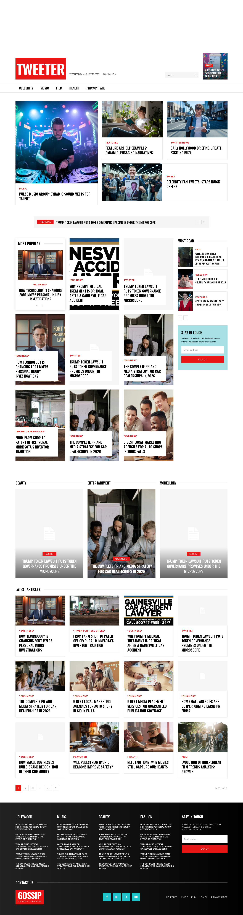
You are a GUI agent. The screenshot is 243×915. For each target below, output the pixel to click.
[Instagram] (117, 897)
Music (23, 189)
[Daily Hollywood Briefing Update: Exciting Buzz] (197, 119)
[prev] (198, 222)
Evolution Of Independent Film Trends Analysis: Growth (201, 767)
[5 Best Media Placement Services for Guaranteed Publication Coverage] (148, 676)
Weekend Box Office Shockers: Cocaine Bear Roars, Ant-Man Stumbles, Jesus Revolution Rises (209, 258)
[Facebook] (107, 897)
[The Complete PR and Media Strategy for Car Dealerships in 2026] (94, 425)
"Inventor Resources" (30, 431)
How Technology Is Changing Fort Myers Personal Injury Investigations (40, 294)
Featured (112, 143)
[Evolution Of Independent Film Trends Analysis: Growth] (203, 737)
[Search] (195, 75)
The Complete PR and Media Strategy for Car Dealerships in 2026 (97, 222)
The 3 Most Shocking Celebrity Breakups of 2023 (210, 280)
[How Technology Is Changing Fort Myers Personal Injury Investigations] (40, 265)
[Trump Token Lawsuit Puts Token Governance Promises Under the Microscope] (94, 349)
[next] (203, 222)
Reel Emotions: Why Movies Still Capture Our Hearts (148, 765)
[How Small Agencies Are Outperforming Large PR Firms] (203, 676)
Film (197, 250)
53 (48, 788)
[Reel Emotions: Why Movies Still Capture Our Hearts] (148, 737)
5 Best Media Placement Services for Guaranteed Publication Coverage (147, 706)
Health (132, 757)
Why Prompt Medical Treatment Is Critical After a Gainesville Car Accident (88, 293)
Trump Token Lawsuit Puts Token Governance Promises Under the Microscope (88, 368)
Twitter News (180, 143)
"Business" (40, 285)
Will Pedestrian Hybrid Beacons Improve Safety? (93, 765)
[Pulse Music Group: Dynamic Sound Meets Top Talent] (56, 142)
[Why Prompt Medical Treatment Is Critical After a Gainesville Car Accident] (94, 274)
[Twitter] (126, 897)
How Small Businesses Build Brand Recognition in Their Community (38, 767)
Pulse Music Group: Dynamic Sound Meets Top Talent (55, 196)
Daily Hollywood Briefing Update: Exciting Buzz (196, 150)
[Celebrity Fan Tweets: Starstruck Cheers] (132, 182)
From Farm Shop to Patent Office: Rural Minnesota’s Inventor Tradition (32, 444)
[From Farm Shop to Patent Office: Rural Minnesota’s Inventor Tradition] (40, 425)
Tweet (209, 65)
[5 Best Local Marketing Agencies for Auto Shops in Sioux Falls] (148, 425)
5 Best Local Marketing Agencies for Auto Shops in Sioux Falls (143, 446)
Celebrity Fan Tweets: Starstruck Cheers (193, 184)
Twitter (75, 356)
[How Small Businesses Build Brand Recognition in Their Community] (40, 737)
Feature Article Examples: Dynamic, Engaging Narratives (129, 150)
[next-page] (42, 306)
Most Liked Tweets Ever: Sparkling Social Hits (214, 73)
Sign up (202, 359)
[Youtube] (136, 897)
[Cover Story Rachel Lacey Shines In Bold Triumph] (185, 301)
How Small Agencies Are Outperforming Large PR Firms (200, 706)
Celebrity (201, 275)
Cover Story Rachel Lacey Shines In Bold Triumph (209, 302)
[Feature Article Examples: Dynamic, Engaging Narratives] (132, 119)
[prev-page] (37, 306)
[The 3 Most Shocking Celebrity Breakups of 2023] (185, 279)
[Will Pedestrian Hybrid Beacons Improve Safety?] (94, 737)
